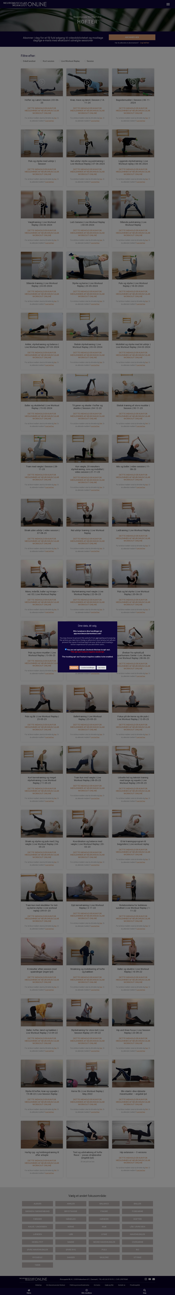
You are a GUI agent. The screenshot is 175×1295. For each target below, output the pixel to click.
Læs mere (101, 668)
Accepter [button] (74, 668)
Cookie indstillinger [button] (87, 668)
